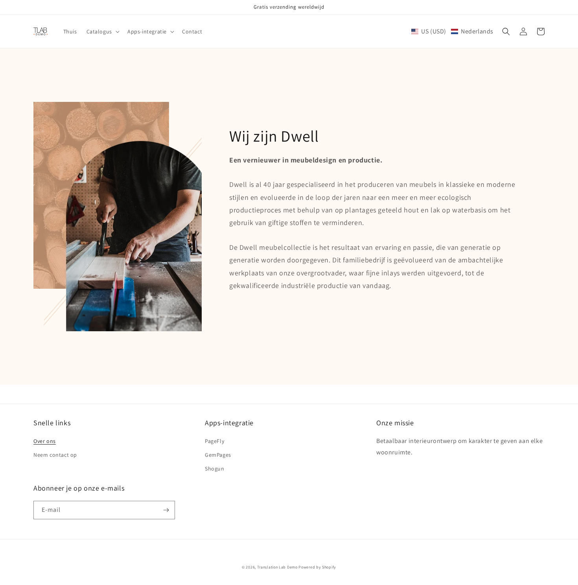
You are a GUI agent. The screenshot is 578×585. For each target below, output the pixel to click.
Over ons (44, 441)
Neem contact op (55, 454)
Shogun (215, 468)
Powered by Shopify (317, 567)
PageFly (214, 441)
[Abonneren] (166, 510)
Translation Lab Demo (277, 567)
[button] (102, 31)
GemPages (218, 454)
